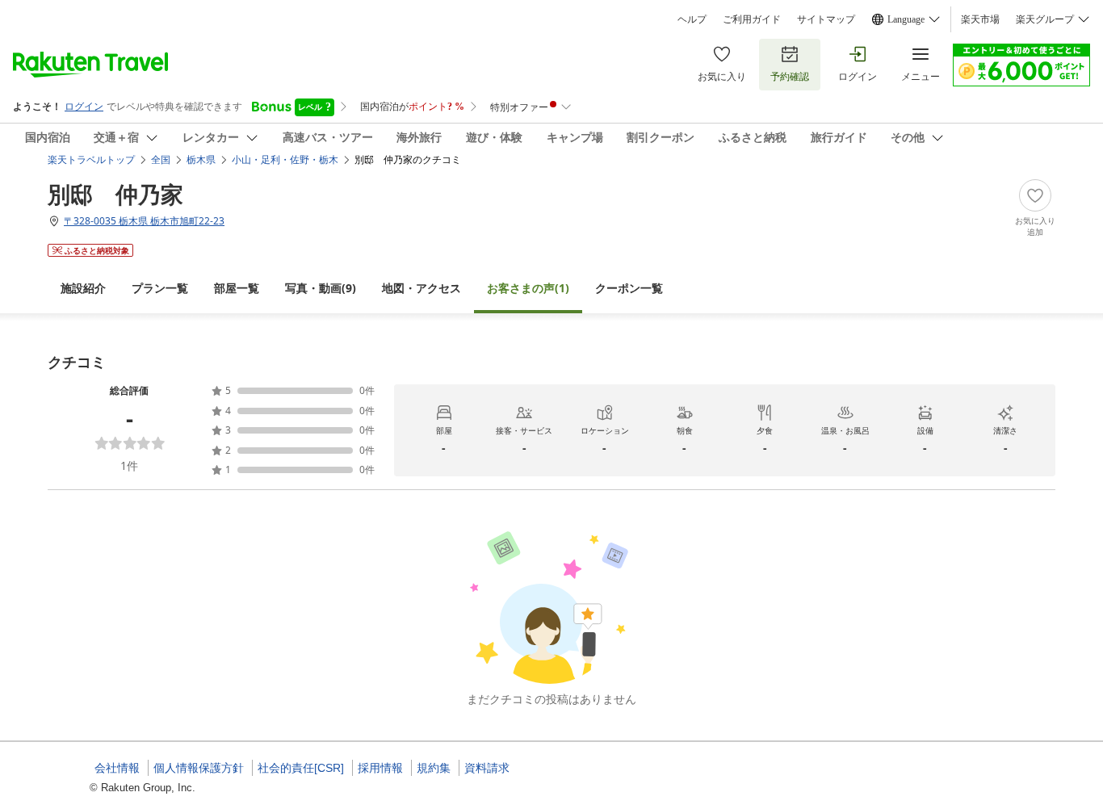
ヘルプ (692, 19)
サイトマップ (826, 19)
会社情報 (117, 767)
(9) (320, 288)
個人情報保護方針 (198, 767)
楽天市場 (980, 19)
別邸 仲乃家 (115, 193)
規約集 (434, 767)
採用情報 (380, 767)
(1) (528, 288)
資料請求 (487, 767)
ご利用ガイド (752, 19)
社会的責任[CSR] (301, 767)
